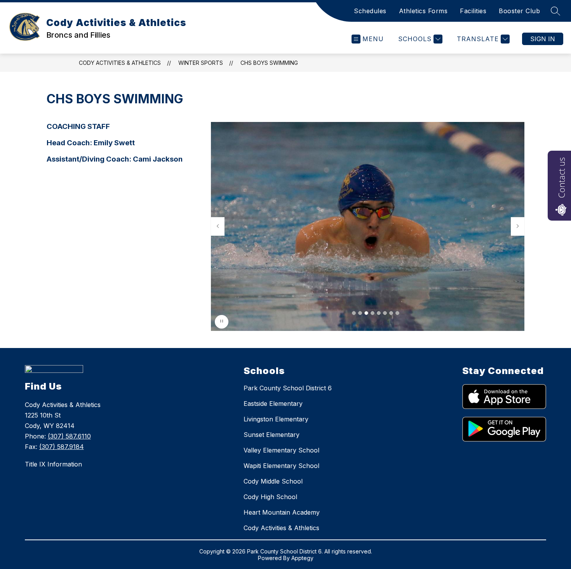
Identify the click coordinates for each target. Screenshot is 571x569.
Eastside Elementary (273, 403)
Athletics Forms (423, 11)
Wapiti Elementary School (281, 466)
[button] (354, 313)
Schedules (370, 11)
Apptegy (302, 558)
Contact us (561, 177)
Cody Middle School (273, 481)
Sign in (542, 39)
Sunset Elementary (271, 434)
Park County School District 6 (288, 388)
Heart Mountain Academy (282, 512)
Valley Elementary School (281, 450)
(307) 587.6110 (69, 436)
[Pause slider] (221, 322)
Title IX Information (53, 464)
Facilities (473, 11)
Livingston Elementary (276, 419)
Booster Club (519, 11)
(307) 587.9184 (61, 447)
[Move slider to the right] (517, 226)
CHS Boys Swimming (269, 62)
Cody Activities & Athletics (120, 62)
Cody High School (270, 497)
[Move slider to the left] (217, 226)
